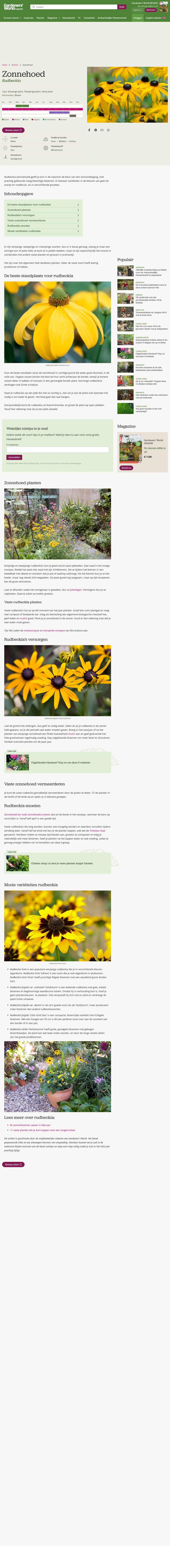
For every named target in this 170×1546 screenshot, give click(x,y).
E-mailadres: (12, 444)
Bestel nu (137, 10)
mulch (23, 618)
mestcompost (31, 630)
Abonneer (150, 10)
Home (4, 65)
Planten (15, 65)
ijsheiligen (76, 589)
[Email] (102, 130)
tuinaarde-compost (54, 630)
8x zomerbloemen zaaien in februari (30, 1125)
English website (153, 17)
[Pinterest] (96, 130)
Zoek (121, 6)
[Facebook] (89, 130)
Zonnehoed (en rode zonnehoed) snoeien (27, 814)
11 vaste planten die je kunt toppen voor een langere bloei (42, 1130)
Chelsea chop (97, 830)
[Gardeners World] (14, 7)
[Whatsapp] (108, 130)
